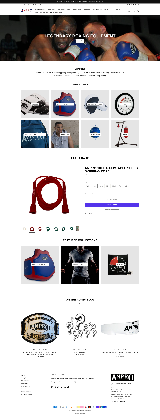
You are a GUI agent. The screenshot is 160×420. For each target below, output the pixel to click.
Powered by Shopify (80, 413)
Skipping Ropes (41, 12)
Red (95, 186)
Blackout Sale (56, 12)
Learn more (88, 213)
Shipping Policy (25, 383)
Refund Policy (24, 380)
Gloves (87, 9)
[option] (80, 2)
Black (114, 186)
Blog (41, 4)
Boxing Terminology (26, 391)
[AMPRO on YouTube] (58, 387)
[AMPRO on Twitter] (62, 387)
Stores (29, 4)
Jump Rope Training (26, 394)
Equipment (77, 9)
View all (80, 303)
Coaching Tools (64, 9)
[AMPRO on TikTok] (68, 387)
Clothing (52, 9)
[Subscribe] (75, 382)
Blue (107, 186)
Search (23, 375)
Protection (97, 9)
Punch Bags (109, 9)
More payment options (112, 209)
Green (101, 186)
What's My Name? (80, 352)
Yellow (88, 186)
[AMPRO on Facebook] (55, 387)
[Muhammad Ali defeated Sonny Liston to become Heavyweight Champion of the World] (40, 328)
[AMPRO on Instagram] (52, 387)
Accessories (40, 9)
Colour (88, 182)
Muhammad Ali (36, 349)
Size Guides (24, 389)
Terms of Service (25, 386)
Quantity (88, 190)
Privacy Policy (25, 378)
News (46, 4)
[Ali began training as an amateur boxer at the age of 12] (120, 328)
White (127, 186)
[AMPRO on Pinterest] (65, 387)
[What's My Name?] (80, 328)
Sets (118, 9)
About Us (23, 4)
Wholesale (36, 4)
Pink (120, 186)
